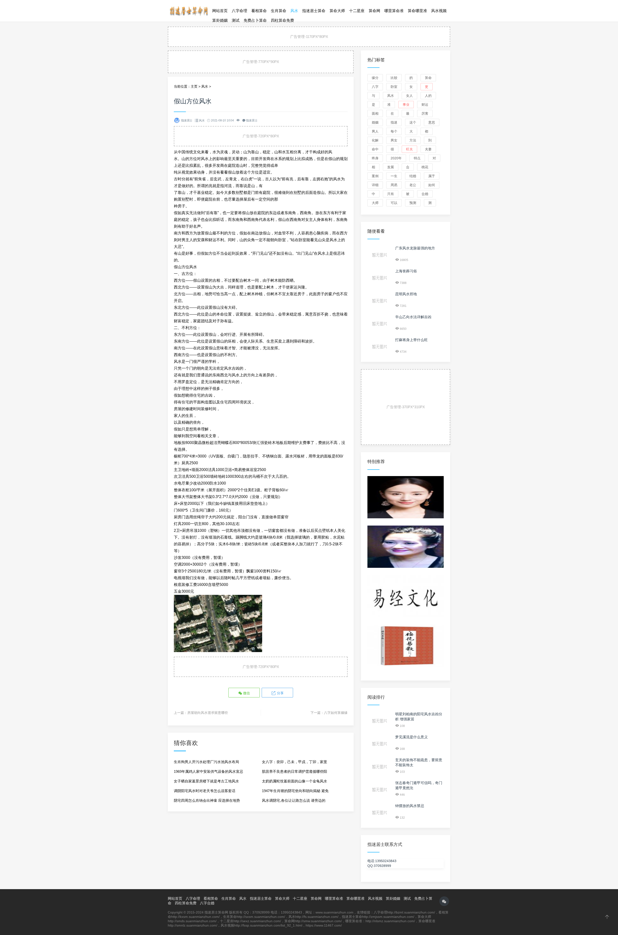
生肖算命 (278, 11)
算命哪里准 (417, 11)
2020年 (396, 158)
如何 (431, 185)
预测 (412, 203)
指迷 (394, 122)
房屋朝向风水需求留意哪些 (207, 713)
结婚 (412, 176)
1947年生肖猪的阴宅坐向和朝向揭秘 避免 (295, 791)
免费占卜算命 (255, 20)
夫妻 (428, 149)
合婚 (424, 194)
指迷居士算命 (313, 11)
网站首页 (220, 11)
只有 (390, 194)
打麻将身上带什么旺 (411, 340)
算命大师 (337, 11)
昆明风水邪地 (406, 294)
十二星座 (357, 11)
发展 (390, 167)
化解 (375, 140)
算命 (428, 78)
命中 (375, 149)
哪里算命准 (394, 11)
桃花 (424, 167)
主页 (194, 86)
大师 (375, 203)
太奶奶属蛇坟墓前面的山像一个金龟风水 (294, 781)
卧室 (394, 87)
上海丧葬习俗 (406, 271)
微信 (246, 693)
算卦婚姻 (220, 20)
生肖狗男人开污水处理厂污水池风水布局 (206, 762)
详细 (375, 185)
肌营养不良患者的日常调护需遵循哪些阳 (294, 771)
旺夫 (409, 149)
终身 (375, 158)
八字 (375, 87)
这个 (412, 122)
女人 (409, 96)
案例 (375, 176)
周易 (394, 185)
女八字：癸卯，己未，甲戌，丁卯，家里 (294, 762)
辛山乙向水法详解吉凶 (413, 317)
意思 (431, 122)
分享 (280, 693)
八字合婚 (207, 903)
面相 (375, 113)
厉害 (424, 113)
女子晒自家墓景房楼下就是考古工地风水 (206, 781)
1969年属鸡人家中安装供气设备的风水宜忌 (208, 771)
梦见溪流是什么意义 (411, 737)
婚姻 (375, 122)
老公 (412, 185)
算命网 (374, 11)
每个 (394, 131)
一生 (394, 176)
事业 (406, 104)
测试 (235, 20)
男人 (375, 131)
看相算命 (259, 11)
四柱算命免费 (282, 20)
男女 (394, 140)
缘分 (375, 78)
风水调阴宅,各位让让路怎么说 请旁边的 (293, 800)
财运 (424, 104)
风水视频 (439, 11)
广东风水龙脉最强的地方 (415, 248)
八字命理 (239, 11)
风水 (294, 11)
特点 (417, 158)
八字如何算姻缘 (336, 713)
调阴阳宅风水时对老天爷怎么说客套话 (204, 791)
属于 (431, 176)
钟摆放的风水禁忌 (409, 806)
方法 (412, 140)
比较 (394, 78)
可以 (394, 203)
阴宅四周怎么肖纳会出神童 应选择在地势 (207, 800)
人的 (428, 96)
